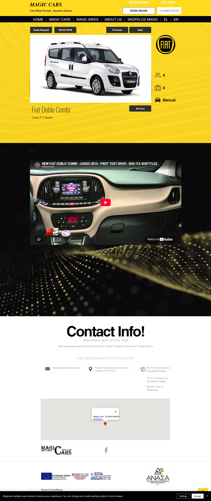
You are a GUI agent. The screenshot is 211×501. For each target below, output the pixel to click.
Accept (197, 496)
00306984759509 (156, 371)
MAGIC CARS (46, 4)
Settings (183, 496)
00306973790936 (156, 381)
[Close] (207, 496)
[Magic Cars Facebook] (106, 450)
